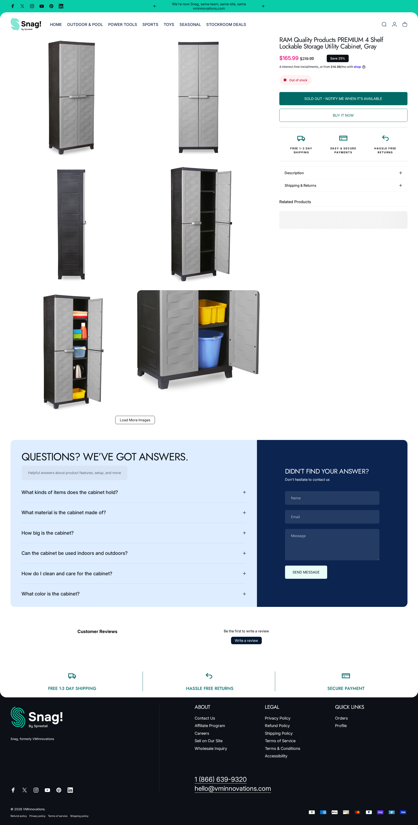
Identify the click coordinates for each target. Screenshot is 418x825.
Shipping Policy (279, 733)
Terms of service (58, 816)
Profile (341, 725)
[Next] (263, 6)
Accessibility (276, 756)
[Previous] (155, 6)
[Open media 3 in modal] (72, 224)
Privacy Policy (278, 718)
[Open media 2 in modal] (198, 97)
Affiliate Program (210, 725)
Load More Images (135, 420)
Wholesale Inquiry (211, 748)
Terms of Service (280, 740)
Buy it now (343, 115)
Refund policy (19, 816)
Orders (341, 718)
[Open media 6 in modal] (198, 351)
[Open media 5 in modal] (72, 351)
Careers (202, 733)
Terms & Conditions (282, 748)
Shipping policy (79, 816)
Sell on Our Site (208, 740)
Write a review (246, 640)
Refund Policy (277, 725)
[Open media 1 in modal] (72, 97)
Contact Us (205, 718)
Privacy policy (37, 816)
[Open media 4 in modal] (198, 224)
